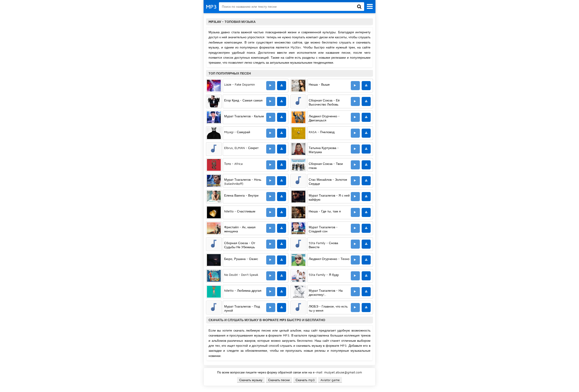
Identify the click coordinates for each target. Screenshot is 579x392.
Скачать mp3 (305, 380)
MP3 (211, 6)
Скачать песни (279, 380)
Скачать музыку (250, 380)
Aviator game (330, 380)
